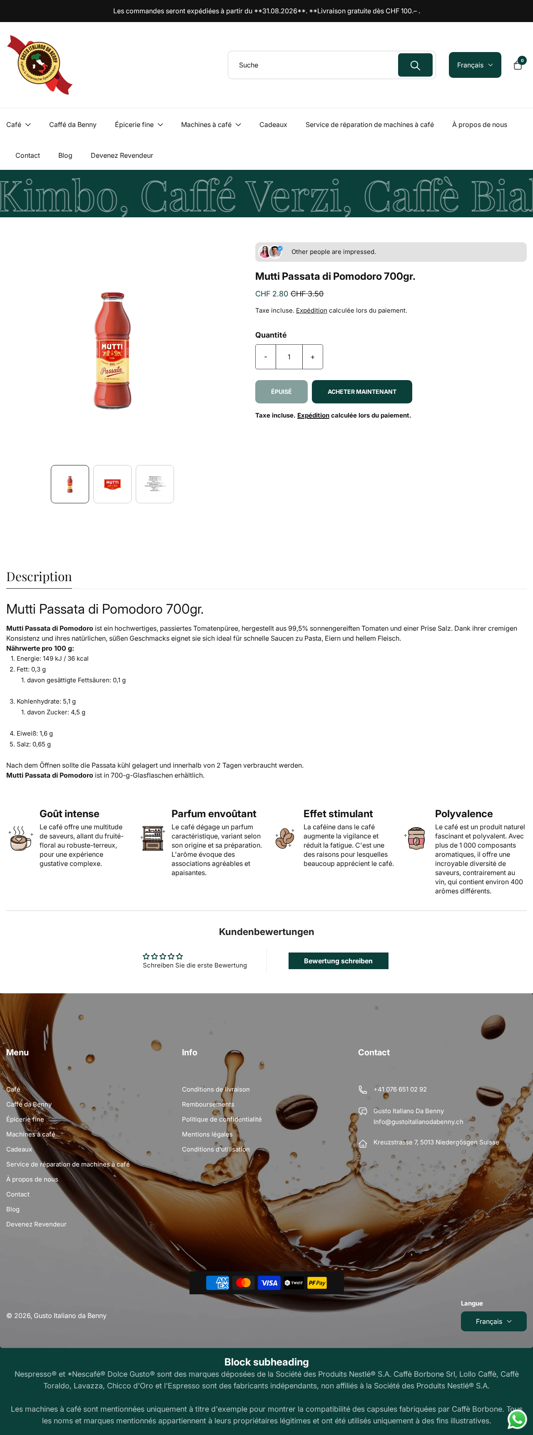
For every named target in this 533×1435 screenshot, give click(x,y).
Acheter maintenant (362, 391)
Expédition (311, 310)
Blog (13, 1209)
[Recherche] (415, 65)
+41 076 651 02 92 (400, 1089)
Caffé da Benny (29, 1104)
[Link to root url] (39, 65)
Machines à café (30, 1134)
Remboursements (208, 1104)
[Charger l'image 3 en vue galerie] (155, 484)
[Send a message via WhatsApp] (517, 1419)
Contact (18, 1194)
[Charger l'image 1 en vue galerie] (70, 484)
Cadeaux (19, 1149)
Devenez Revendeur (36, 1224)
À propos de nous (32, 1179)
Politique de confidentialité (222, 1119)
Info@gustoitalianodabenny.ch (418, 1122)
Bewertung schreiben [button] (338, 961)
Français (489, 1321)
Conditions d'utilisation (216, 1149)
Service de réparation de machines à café (68, 1164)
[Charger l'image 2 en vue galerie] (112, 484)
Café (13, 1089)
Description (39, 577)
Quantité (271, 335)
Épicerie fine (25, 1119)
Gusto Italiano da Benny (70, 1315)
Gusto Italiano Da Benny (409, 1111)
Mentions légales (207, 1134)
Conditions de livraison (216, 1089)
